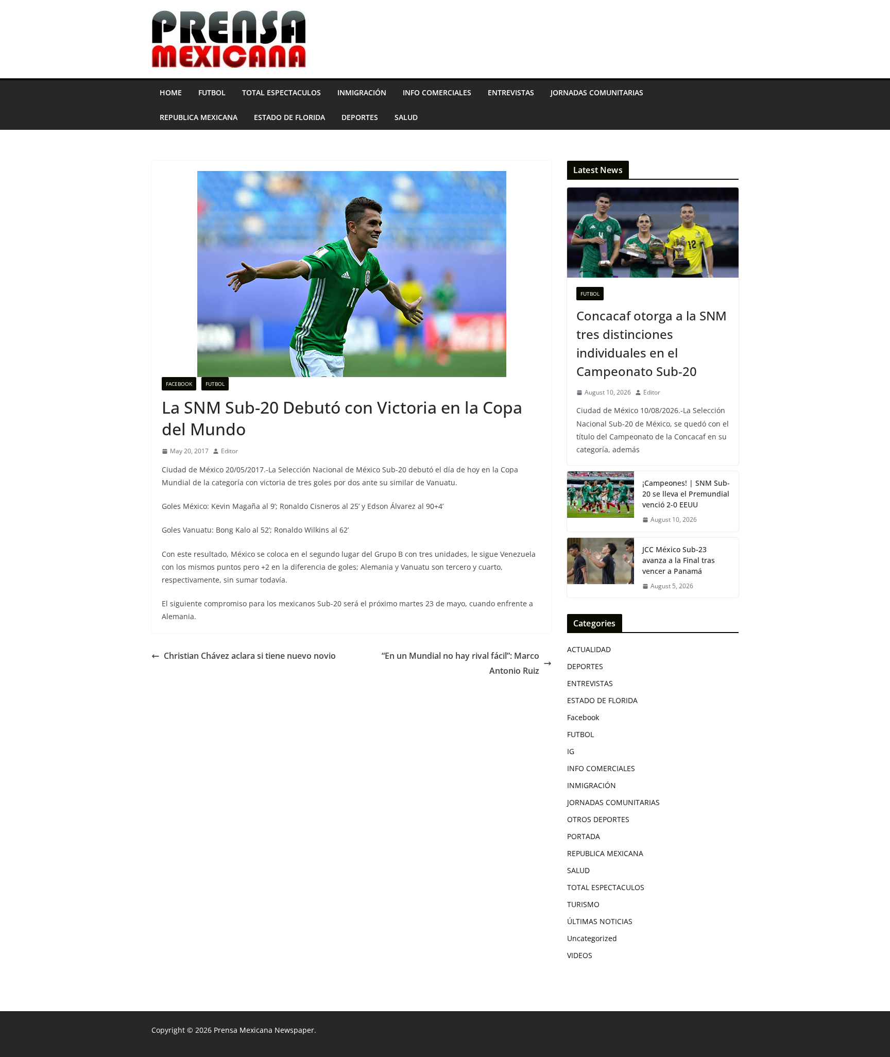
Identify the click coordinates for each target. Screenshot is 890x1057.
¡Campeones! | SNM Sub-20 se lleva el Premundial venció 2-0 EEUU (686, 493)
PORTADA (583, 836)
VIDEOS (579, 955)
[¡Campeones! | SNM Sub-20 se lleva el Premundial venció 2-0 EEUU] (600, 501)
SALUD (406, 117)
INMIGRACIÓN (361, 92)
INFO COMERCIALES (437, 92)
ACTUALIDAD (589, 649)
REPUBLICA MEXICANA (198, 117)
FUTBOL (212, 92)
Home (171, 92)
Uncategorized (592, 938)
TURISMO (583, 904)
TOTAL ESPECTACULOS (281, 92)
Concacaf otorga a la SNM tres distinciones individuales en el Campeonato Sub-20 (651, 343)
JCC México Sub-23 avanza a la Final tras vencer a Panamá (678, 560)
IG (570, 751)
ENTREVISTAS (511, 92)
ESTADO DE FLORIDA (289, 117)
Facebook (179, 383)
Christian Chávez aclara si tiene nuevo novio (250, 655)
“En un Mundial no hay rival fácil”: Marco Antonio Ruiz (460, 663)
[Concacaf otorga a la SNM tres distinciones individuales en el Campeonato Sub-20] (653, 232)
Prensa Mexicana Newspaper (264, 1030)
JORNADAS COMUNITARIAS (597, 92)
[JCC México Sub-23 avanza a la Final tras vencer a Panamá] (600, 568)
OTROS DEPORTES (598, 819)
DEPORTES (359, 117)
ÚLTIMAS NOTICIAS (599, 921)
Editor (229, 451)
